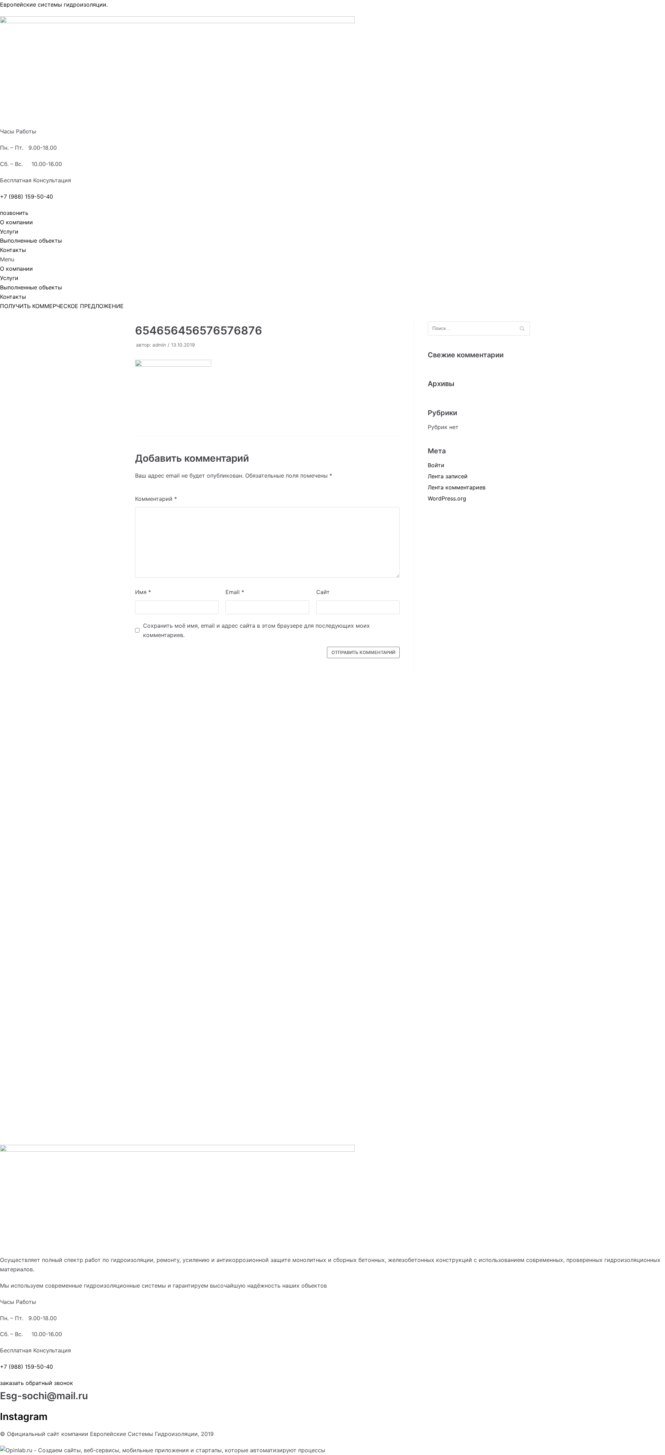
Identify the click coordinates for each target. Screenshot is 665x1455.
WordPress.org (447, 498)
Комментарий (156, 498)
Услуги (9, 231)
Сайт (323, 592)
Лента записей (448, 476)
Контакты (13, 249)
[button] (14, 212)
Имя (143, 592)
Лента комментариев (457, 487)
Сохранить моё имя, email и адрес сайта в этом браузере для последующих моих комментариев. (256, 630)
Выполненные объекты (31, 240)
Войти (436, 465)
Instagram (23, 1416)
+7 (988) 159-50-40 (26, 196)
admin (159, 345)
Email (234, 592)
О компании (16, 222)
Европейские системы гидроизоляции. (54, 4)
